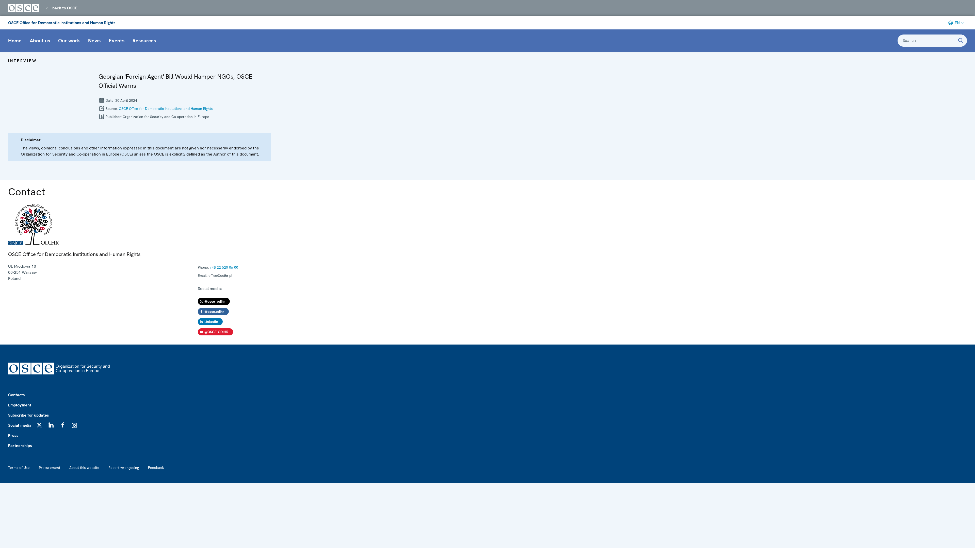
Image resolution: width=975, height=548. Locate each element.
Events (116, 40)
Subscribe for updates (28, 415)
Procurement (49, 467)
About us (40, 40)
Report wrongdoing (123, 467)
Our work (69, 40)
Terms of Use (19, 467)
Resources (144, 40)
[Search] (961, 41)
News (94, 40)
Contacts (16, 395)
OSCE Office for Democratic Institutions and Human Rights (62, 22)
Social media (19, 425)
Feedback (156, 467)
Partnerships (20, 445)
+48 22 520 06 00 (224, 267)
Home (15, 40)
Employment (19, 405)
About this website (84, 467)
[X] (39, 425)
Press (13, 435)
